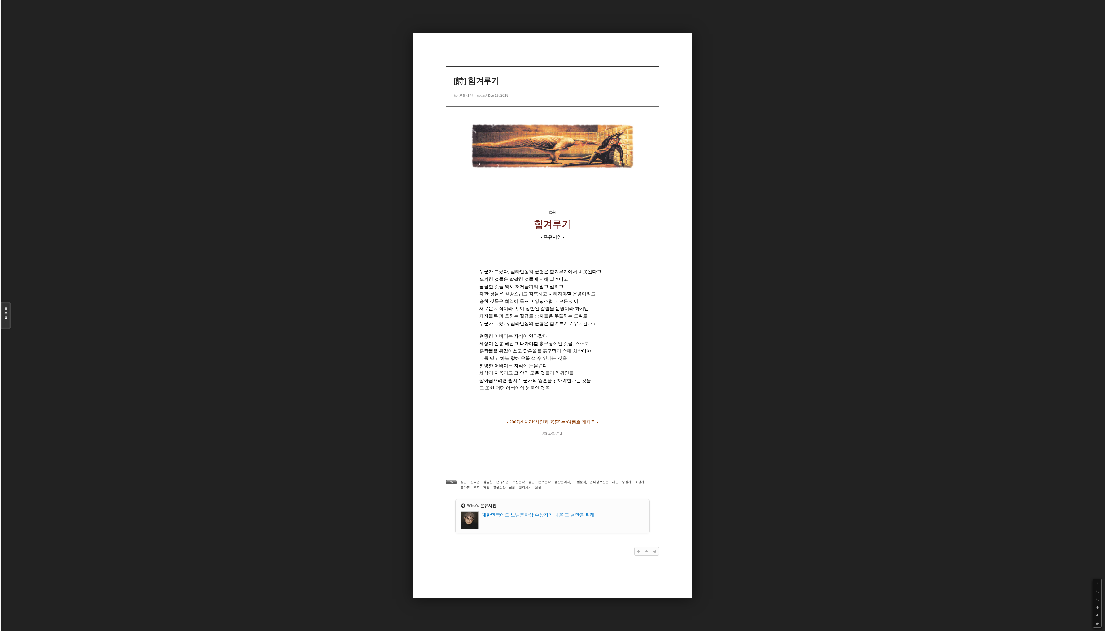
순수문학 (544, 482)
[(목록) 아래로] (1097, 615)
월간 (463, 482)
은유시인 (502, 482)
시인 (615, 482)
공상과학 (499, 487)
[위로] (1097, 607)
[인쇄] (1097, 623)
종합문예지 (562, 482)
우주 (476, 487)
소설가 (639, 482)
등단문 (465, 487)
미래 (512, 487)
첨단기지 (525, 487)
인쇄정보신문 (599, 482)
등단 (531, 482)
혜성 (538, 487)
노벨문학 (580, 482)
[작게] (1097, 599)
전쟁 (486, 487)
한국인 (475, 482)
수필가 (626, 482)
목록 (6, 315)
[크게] (1097, 591)
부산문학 (518, 482)
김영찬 (488, 482)
